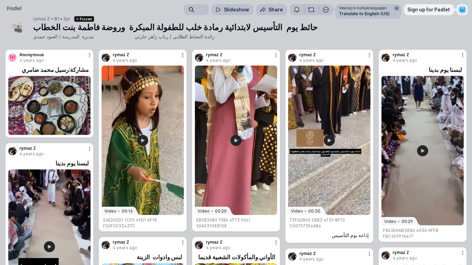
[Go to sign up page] (462, 9)
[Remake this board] (311, 9)
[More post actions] (89, 55)
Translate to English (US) (364, 13)
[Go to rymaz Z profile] (106, 57)
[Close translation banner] (396, 8)
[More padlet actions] (326, 9)
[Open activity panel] (297, 9)
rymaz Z (41, 19)
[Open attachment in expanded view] (49, 105)
